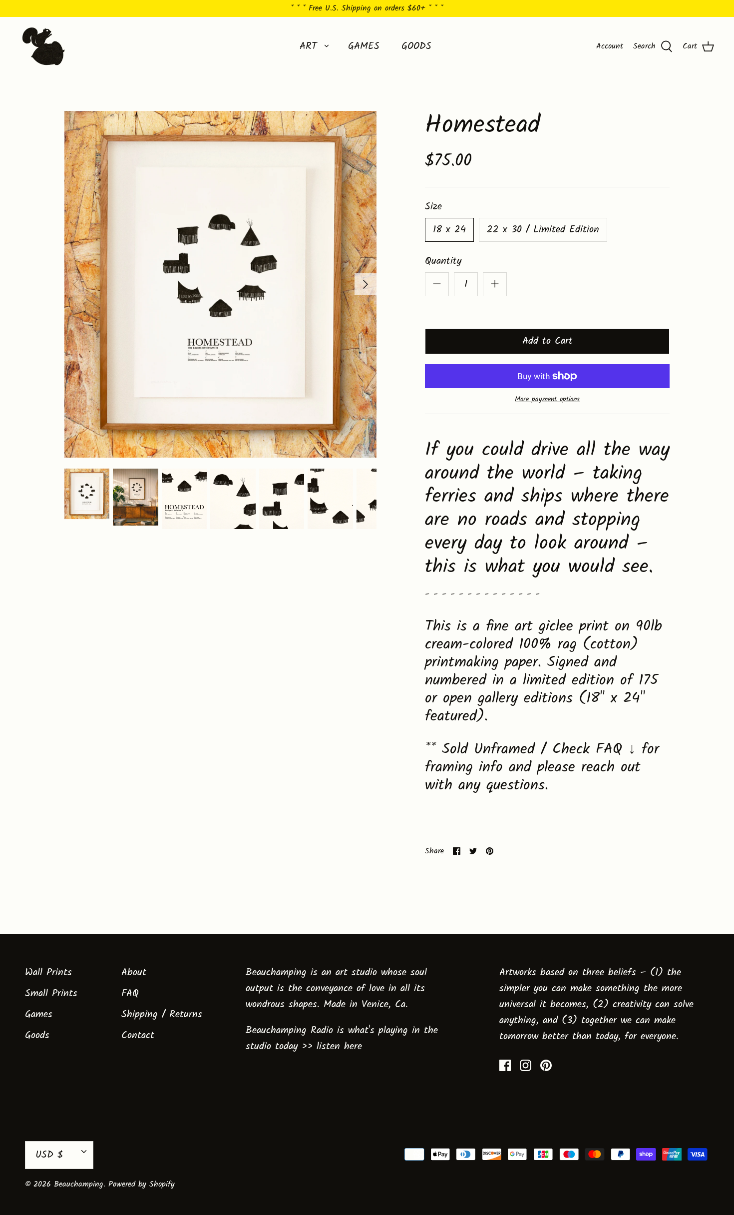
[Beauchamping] (43, 46)
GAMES (363, 46)
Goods (37, 1036)
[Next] (365, 284)
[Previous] (75, 284)
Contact (137, 1036)
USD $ (49, 1155)
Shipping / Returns (161, 1015)
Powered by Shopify (141, 1184)
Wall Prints (48, 973)
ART (308, 46)
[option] (220, 284)
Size (433, 207)
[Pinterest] (546, 1065)
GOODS (416, 46)
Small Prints (51, 994)
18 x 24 (449, 230)
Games (38, 1015)
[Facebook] (505, 1065)
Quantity (443, 261)
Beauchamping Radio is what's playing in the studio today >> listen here (342, 1039)
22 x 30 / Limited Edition (543, 230)
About (133, 973)
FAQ (130, 994)
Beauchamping (78, 1184)
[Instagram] (525, 1065)
